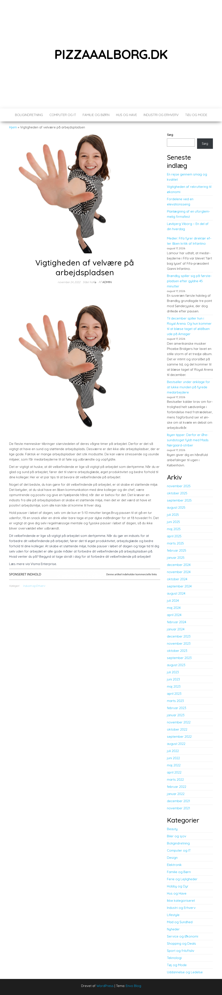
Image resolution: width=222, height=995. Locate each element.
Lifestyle (173, 915)
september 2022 (179, 736)
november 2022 (179, 722)
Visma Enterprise (43, 564)
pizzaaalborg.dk (110, 54)
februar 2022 (176, 787)
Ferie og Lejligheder (182, 879)
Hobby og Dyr (177, 886)
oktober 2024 (177, 579)
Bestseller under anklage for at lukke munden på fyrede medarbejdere (188, 387)
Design (172, 858)
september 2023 (179, 658)
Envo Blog (133, 986)
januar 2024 (175, 629)
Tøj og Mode (196, 115)
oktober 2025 (177, 493)
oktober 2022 (177, 729)
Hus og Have (126, 115)
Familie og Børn (96, 115)
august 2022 (176, 744)
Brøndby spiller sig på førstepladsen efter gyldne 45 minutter (189, 281)
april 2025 (174, 536)
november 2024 (179, 572)
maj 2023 (174, 686)
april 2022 (174, 772)
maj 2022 (174, 765)
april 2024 (174, 615)
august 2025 (176, 507)
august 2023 (176, 665)
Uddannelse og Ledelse (185, 972)
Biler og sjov (176, 836)
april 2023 (174, 694)
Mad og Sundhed (180, 922)
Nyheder (173, 929)
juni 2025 (173, 522)
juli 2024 (173, 600)
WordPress (105, 986)
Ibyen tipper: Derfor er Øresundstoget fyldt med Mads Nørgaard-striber (188, 440)
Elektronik (174, 865)
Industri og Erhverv (161, 115)
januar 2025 (175, 558)
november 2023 (179, 643)
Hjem (13, 127)
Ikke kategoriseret (181, 900)
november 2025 (179, 486)
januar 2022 (175, 794)
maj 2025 (174, 529)
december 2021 (178, 801)
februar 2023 (176, 708)
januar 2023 (175, 715)
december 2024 (179, 565)
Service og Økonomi (182, 936)
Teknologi (174, 958)
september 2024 (179, 586)
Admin (107, 282)
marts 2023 (175, 701)
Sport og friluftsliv (180, 951)
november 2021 (178, 808)
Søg (170, 135)
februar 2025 (176, 550)
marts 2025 (175, 543)
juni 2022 (173, 758)
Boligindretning (29, 115)
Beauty (172, 829)
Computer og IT (62, 115)
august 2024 (176, 593)
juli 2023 (173, 672)
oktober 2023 (177, 651)
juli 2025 (173, 515)
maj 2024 (174, 608)
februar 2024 (176, 622)
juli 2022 (173, 751)
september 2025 (179, 500)
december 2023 (179, 636)
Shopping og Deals (181, 943)
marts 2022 (175, 779)
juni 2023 (173, 679)
